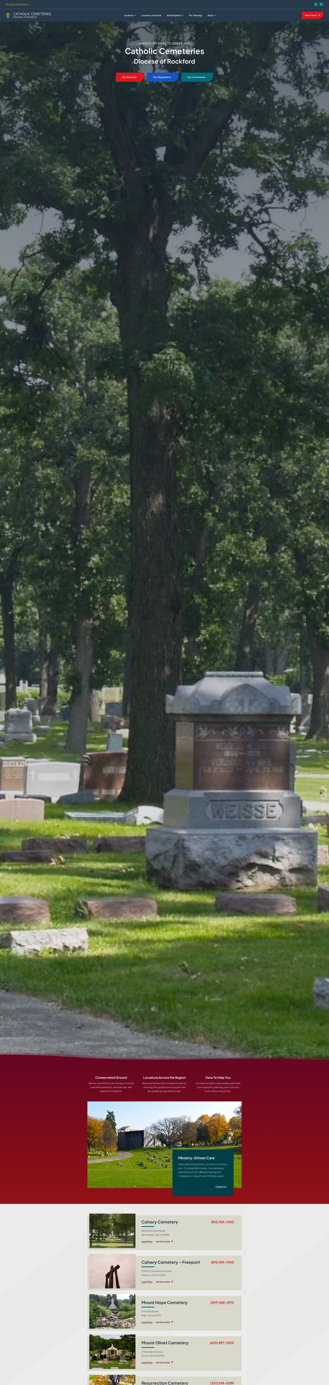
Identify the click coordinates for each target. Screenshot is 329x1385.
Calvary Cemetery (159, 1221)
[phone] (321, 4)
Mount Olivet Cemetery (165, 1342)
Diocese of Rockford (17, 4)
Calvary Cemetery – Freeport (170, 1262)
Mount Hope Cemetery (164, 1302)
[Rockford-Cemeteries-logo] (28, 13)
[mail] (316, 4)
